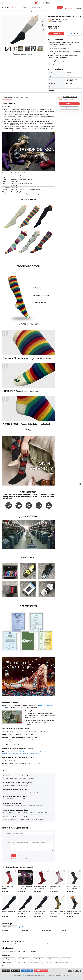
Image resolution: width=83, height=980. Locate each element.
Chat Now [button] (75, 33)
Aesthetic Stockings (33, 951)
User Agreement (50, 975)
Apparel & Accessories (12, 12)
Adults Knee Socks (66, 959)
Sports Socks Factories (23, 959)
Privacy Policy (66, 975)
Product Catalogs (24, 927)
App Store (5, 970)
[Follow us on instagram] (73, 970)
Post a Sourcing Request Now (19, 859)
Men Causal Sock (24, 753)
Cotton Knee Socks (7, 962)
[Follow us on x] (71, 970)
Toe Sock (4, 936)
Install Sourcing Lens (42, 970)
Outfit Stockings (21, 951)
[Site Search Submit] (60, 7)
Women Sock (48, 752)
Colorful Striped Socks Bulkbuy (62, 962)
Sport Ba (42, 752)
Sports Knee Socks (35, 962)
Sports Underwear (28, 752)
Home (3, 12)
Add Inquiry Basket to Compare (24, 54)
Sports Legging (15, 753)
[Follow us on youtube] (76, 970)
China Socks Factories (38, 959)
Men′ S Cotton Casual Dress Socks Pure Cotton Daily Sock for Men (74, 913)
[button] (2, 2)
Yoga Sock (36, 752)
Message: (8, 842)
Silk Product (64, 930)
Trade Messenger (27, 970)
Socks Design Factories (9, 959)
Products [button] (16, 7)
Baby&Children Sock (66, 933)
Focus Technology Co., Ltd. (30, 975)
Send (14, 856)
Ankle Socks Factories (52, 959)
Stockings (31, 12)
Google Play (15, 970)
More (3, 965)
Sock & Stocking (23, 12)
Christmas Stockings (8, 951)
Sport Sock (20, 752)
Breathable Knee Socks (21, 962)
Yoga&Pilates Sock (46, 930)
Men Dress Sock (6, 753)
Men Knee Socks (47, 962)
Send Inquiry (56, 33)
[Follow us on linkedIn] (80, 970)
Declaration (58, 975)
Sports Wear (5, 930)
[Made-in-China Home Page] (41, 2)
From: (9, 833)
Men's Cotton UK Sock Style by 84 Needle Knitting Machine (73, 888)
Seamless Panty (34, 753)
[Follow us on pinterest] (78, 970)
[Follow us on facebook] (69, 970)
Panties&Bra (25, 930)
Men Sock (13, 752)
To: (10, 838)
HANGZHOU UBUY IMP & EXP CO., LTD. (62, 19)
